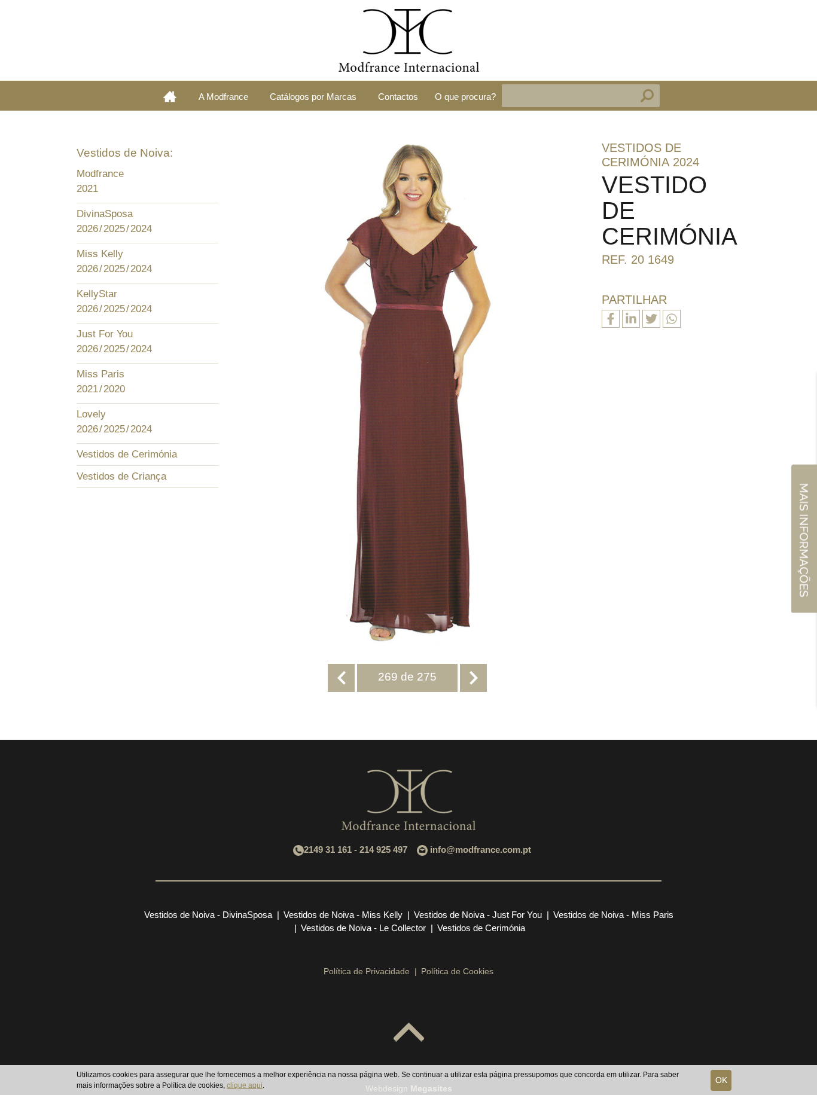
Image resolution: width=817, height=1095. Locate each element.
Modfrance (100, 173)
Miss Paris (100, 374)
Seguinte (473, 678)
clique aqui (245, 1085)
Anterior (341, 678)
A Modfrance (223, 96)
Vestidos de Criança (121, 476)
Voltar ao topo (408, 1033)
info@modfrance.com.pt (480, 849)
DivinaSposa (105, 213)
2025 (114, 228)
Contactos (398, 96)
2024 (141, 228)
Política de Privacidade (367, 971)
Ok (721, 1080)
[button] (206, 175)
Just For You (105, 334)
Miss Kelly (100, 254)
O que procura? (465, 96)
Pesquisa (647, 95)
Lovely (91, 414)
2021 (87, 188)
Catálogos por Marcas (313, 96)
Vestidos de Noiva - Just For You (478, 915)
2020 (114, 389)
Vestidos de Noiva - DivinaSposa (208, 915)
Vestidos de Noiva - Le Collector (363, 928)
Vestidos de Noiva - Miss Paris (613, 915)
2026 (87, 228)
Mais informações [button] (804, 537)
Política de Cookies (457, 971)
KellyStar (97, 294)
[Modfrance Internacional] (408, 40)
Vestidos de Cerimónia (127, 454)
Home (170, 97)
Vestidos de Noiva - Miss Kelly (343, 915)
